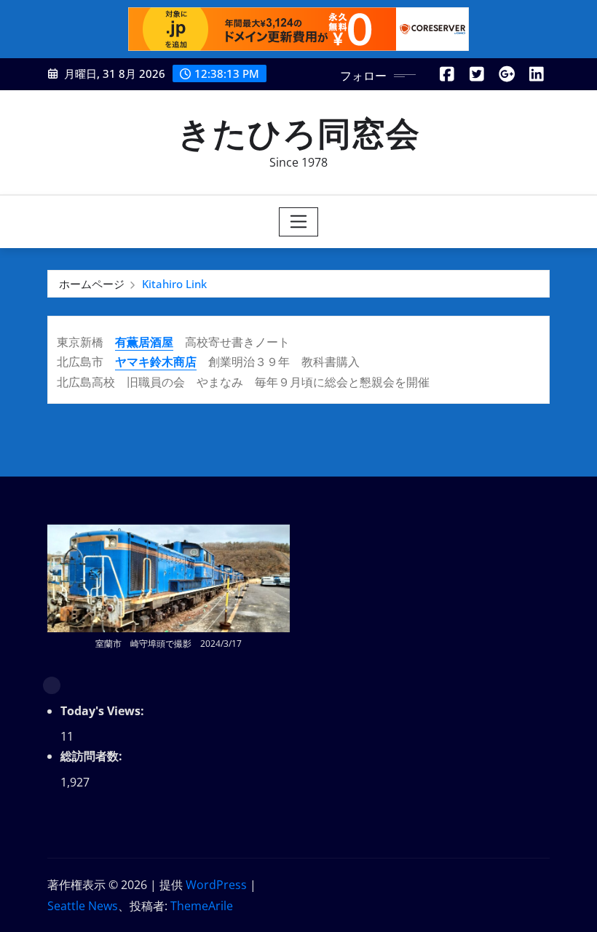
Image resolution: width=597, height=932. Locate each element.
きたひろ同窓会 (299, 132)
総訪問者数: (92, 756)
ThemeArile (201, 906)
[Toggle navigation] (299, 221)
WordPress (216, 885)
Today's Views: (103, 711)
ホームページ (91, 283)
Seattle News (82, 906)
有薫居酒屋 (144, 342)
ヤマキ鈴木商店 (156, 362)
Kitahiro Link (174, 283)
